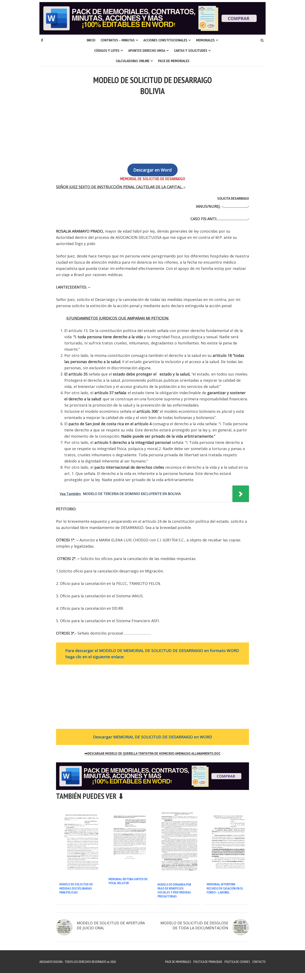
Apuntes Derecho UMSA (146, 50)
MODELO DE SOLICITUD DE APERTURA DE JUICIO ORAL (111, 925)
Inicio (91, 40)
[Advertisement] (152, 127)
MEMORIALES (205, 40)
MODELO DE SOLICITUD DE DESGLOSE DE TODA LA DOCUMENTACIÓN (194, 925)
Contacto (259, 962)
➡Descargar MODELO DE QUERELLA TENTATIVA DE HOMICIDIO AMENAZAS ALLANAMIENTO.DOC (152, 753)
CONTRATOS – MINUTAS (118, 40)
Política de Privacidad (207, 962)
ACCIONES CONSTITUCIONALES (165, 40)
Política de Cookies (237, 962)
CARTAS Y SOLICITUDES (190, 50)
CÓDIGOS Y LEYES (107, 50)
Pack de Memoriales (173, 60)
